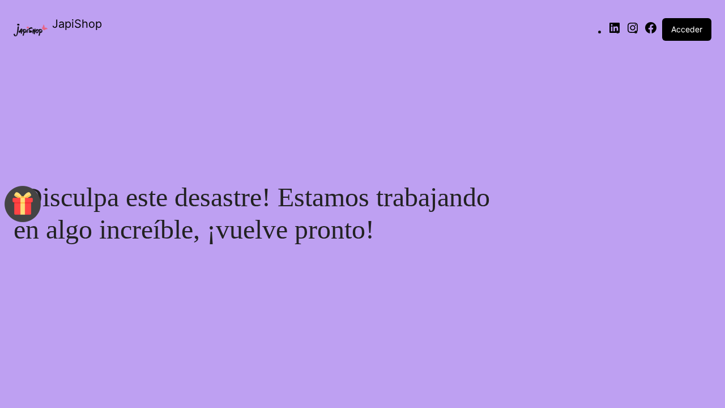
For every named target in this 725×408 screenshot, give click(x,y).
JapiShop (77, 24)
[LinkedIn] (614, 31)
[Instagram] (632, 31)
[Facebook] (651, 31)
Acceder (686, 29)
